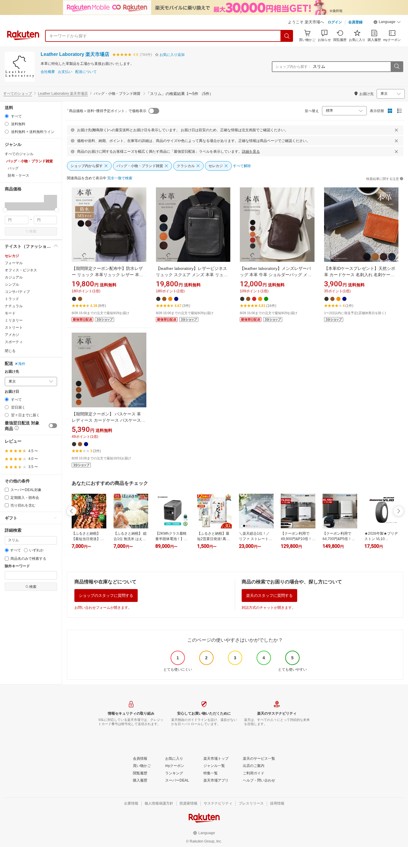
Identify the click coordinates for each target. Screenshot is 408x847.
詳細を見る (251, 151)
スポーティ (14, 342)
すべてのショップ (17, 93)
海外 (21, 364)
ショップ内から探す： (293, 67)
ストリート (14, 327)
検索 (32, 231)
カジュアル (14, 277)
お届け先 (12, 372)
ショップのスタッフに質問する (106, 595)
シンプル (12, 284)
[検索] (287, 36)
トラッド (12, 299)
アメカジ (12, 335)
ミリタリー (14, 320)
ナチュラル (14, 306)
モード (10, 313)
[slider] (5, 210)
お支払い (65, 72)
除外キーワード (17, 566)
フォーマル (14, 263)
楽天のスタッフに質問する (269, 595)
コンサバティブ (17, 292)
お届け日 (12, 392)
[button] (387, 23)
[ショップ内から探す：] (397, 66)
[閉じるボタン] (396, 130)
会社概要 (48, 72)
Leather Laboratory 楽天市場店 (75, 54)
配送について (86, 72)
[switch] (53, 425)
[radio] (7, 116)
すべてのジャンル (19, 154)
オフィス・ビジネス (21, 270)
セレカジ (12, 256)
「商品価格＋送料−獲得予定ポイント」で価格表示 (105, 111)
